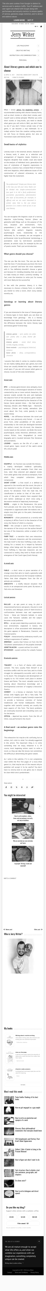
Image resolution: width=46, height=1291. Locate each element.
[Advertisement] (23, 1001)
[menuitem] (23, 45)
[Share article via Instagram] (11, 787)
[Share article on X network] (17, 787)
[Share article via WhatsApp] (27, 787)
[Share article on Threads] (22, 787)
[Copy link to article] (32, 787)
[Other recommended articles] (40, 806)
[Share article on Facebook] (6, 787)
